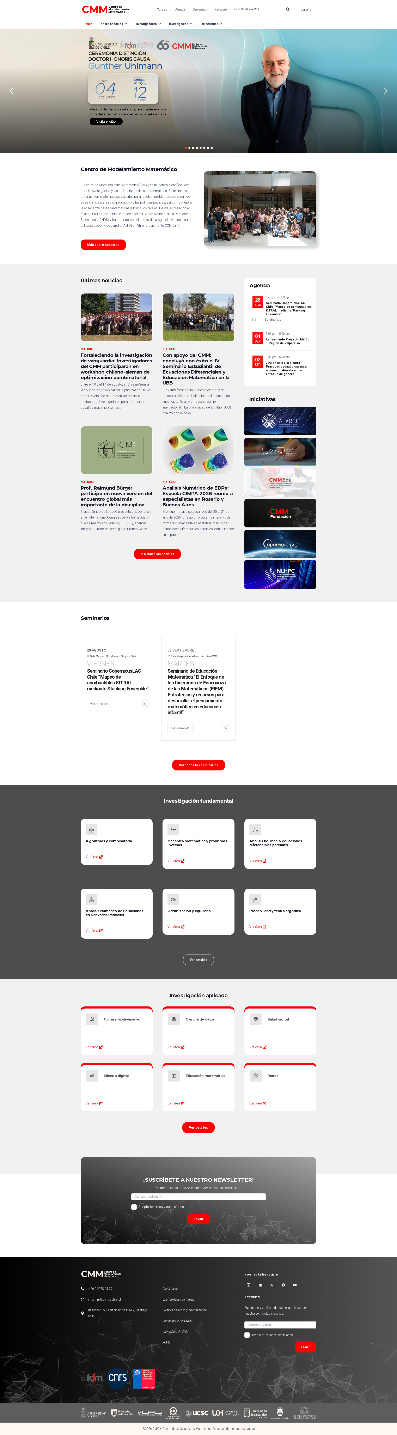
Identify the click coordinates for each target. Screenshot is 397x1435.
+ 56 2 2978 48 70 (100, 1289)
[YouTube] (295, 1285)
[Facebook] (283, 1285)
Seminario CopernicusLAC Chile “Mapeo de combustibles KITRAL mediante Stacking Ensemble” (288, 308)
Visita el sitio (106, 121)
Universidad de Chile (175, 1332)
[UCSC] (196, 1413)
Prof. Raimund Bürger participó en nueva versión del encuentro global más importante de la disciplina (116, 496)
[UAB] (173, 1413)
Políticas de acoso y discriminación (185, 1310)
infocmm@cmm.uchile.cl (104, 1299)
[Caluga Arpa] (280, 452)
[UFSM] (304, 1413)
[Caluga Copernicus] (280, 544)
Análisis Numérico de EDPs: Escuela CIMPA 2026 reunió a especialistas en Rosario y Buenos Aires (198, 496)
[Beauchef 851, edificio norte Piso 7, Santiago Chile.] (84, 1313)
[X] (272, 1285)
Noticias (87, 349)
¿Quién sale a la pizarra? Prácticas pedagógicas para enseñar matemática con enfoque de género (286, 368)
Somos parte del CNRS (177, 1321)
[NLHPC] (280, 574)
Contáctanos (170, 1289)
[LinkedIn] (260, 1285)
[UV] (255, 1413)
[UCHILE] (94, 1413)
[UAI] (150, 1413)
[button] (288, 9)
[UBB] (280, 1413)
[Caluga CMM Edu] (280, 482)
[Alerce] (280, 421)
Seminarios (273, 319)
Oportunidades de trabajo (179, 1299)
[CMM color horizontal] (105, 9)
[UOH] (226, 1413)
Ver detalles (99, 704)
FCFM (166, 1342)
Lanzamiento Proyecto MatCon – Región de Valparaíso (288, 341)
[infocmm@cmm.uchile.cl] (84, 1299)
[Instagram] (248, 1285)
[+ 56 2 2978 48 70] (84, 1288)
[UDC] (122, 1413)
